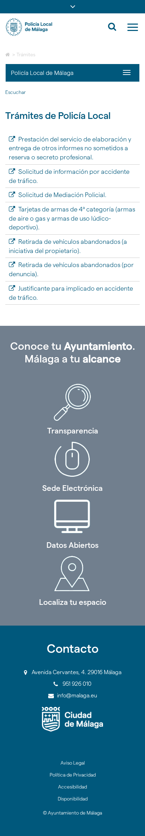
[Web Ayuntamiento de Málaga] (72, 719)
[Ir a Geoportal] (72, 573)
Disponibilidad (73, 799)
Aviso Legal (73, 763)
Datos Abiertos (72, 545)
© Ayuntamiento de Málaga (72, 813)
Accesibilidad (72, 787)
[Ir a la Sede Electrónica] (72, 459)
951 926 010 (77, 684)
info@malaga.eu (77, 695)
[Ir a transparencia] (72, 402)
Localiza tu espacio (72, 602)
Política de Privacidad (73, 775)
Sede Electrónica (72, 488)
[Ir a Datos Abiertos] (72, 516)
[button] (72, 6)
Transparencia (72, 430)
